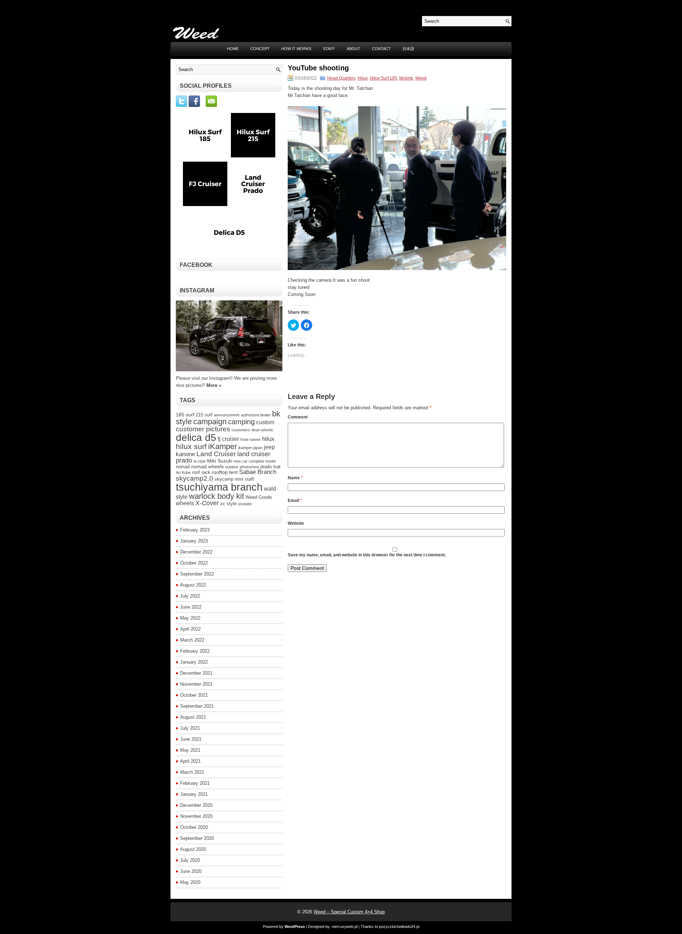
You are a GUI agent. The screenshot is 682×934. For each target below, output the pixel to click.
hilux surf (191, 446)
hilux (268, 438)
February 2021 (195, 783)
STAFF (329, 49)
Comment (298, 417)
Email (295, 500)
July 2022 (190, 596)
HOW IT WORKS (296, 49)
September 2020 (197, 838)
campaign (210, 421)
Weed (421, 78)
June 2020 (190, 871)
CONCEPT (260, 49)
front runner (250, 439)
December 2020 (196, 805)
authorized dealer (256, 415)
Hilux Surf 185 (383, 78)
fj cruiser (228, 439)
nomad (183, 466)
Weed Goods (258, 497)
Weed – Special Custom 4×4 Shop (349, 911)
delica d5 (196, 437)
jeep (269, 447)
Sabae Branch (257, 472)
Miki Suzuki (219, 461)
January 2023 (194, 541)
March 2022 (192, 640)
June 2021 (190, 739)
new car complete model (255, 461)
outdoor (231, 467)
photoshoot (249, 467)
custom (265, 422)
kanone (185, 454)
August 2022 (193, 585)
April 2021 (190, 761)
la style (200, 461)
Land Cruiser (216, 454)
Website (296, 523)
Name (295, 477)
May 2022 (190, 618)
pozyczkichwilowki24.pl (399, 926)
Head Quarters (341, 78)
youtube (245, 504)
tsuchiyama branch (219, 487)
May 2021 (190, 750)
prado (266, 466)
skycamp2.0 (194, 478)
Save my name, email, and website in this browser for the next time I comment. (367, 554)
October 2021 (194, 695)
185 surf (185, 414)
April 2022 (190, 629)
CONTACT (381, 49)
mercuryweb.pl (344, 926)
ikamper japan (250, 448)
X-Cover (207, 503)
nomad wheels (207, 466)
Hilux (363, 78)
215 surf (204, 414)
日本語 (408, 49)
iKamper (222, 446)
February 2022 (195, 651)
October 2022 (194, 563)
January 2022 (194, 662)
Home (233, 49)
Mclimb (406, 78)
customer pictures (203, 429)
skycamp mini (229, 479)
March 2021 (192, 772)
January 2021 (194, 794)
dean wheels (262, 430)
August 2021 (193, 717)
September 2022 (197, 574)
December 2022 (196, 552)
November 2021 (196, 684)
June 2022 (190, 607)
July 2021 (190, 728)
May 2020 (190, 882)
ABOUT (353, 49)
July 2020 (190, 860)
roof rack (201, 472)
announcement (226, 415)
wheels (185, 503)
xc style (228, 503)
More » (213, 385)
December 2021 (196, 673)
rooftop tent (225, 472)
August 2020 (193, 849)
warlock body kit (216, 496)
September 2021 (197, 706)
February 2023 (195, 530)
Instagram (197, 290)
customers (241, 430)
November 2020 (196, 816)
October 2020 (194, 827)
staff (249, 479)
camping (241, 422)
